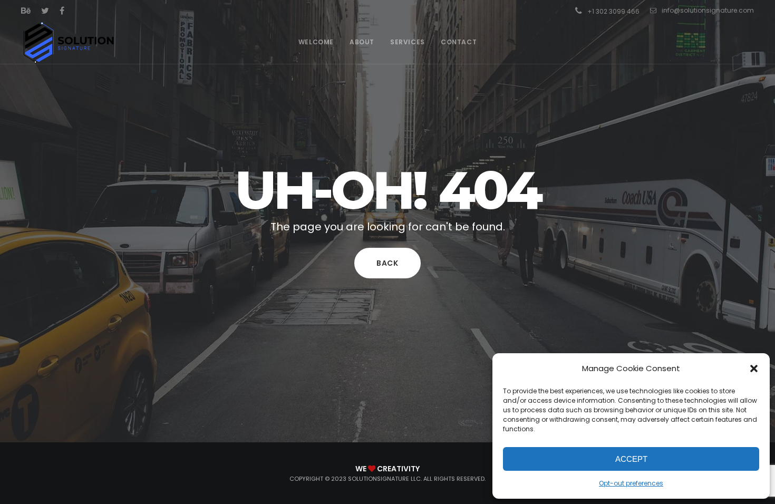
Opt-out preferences (631, 483)
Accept (631, 458)
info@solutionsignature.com (708, 10)
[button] (754, 368)
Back (387, 263)
